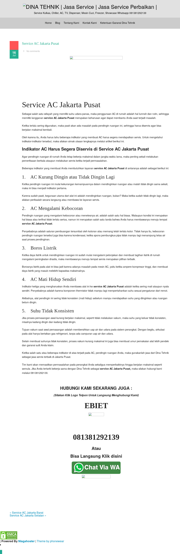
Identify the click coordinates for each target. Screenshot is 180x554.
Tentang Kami (71, 22)
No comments (33, 50)
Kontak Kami (90, 22)
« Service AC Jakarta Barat (26, 513)
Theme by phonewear (50, 541)
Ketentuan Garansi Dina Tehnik (117, 22)
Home (48, 22)
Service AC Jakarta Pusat (40, 43)
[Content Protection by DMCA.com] (9, 535)
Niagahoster (26, 541)
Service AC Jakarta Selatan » (28, 515)
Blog (57, 22)
